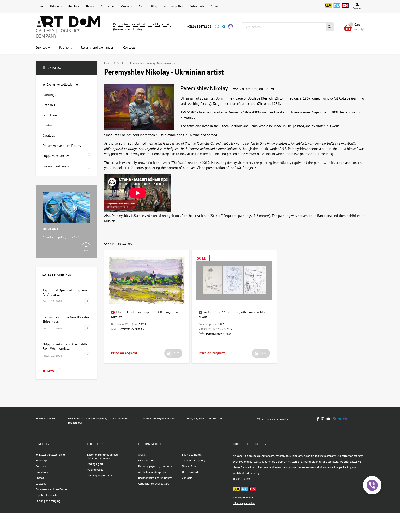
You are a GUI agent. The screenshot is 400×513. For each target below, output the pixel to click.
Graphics (73, 6)
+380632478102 (199, 27)
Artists (214, 6)
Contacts (187, 477)
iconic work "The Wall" (169, 162)
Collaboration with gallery (153, 483)
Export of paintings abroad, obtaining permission (102, 456)
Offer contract (190, 472)
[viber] (345, 419)
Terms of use (189, 466)
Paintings (56, 6)
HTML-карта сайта (244, 503)
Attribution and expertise (152, 472)
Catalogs (126, 6)
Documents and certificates (51, 489)
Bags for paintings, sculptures (155, 477)
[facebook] (318, 419)
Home (40, 6)
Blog (154, 6)
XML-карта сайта (243, 497)
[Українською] (328, 8)
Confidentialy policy (193, 460)
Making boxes (95, 469)
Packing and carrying (48, 501)
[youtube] (328, 419)
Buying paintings (192, 454)
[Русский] (337, 8)
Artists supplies (173, 6)
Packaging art (95, 464)
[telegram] (339, 419)
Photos (90, 6)
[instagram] (322, 419)
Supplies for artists (46, 495)
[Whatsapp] (216, 27)
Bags (141, 6)
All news (49, 371)
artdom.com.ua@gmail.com (159, 418)
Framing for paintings (99, 475)
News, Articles (146, 460)
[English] (345, 8)
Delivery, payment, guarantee (155, 466)
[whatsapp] (334, 419)
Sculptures (107, 6)
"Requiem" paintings (237, 215)
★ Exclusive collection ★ (50, 454)
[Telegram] (223, 27)
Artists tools (196, 6)
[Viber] (229, 27)
